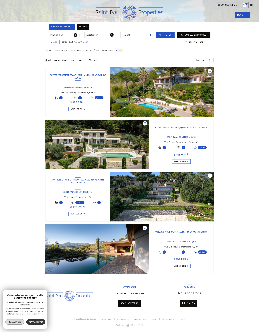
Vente (88, 50)
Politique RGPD (168, 319)
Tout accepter (36, 322)
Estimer (83, 27)
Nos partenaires (123, 319)
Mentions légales (140, 319)
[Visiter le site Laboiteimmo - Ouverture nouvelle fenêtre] (134, 325)
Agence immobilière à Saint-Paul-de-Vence (63, 50)
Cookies (182, 319)
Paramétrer (15, 322)
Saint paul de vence (104, 50)
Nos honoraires (106, 319)
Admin (154, 319)
